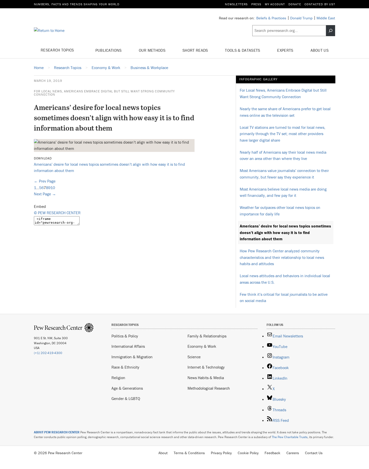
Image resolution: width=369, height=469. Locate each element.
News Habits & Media (206, 377)
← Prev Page (44, 181)
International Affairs (128, 346)
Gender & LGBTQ (125, 398)
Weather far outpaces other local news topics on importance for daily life (280, 210)
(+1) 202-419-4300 (48, 353)
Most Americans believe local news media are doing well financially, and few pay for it (283, 192)
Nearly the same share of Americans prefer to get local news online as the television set (285, 112)
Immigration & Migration (132, 356)
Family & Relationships (207, 335)
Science (194, 356)
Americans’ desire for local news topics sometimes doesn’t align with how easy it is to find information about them (285, 232)
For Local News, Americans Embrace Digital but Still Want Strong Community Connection (104, 93)
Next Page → (45, 193)
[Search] (330, 30)
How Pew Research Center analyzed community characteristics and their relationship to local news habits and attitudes (282, 257)
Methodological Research (209, 388)
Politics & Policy (124, 335)
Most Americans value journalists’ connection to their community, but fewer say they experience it (284, 174)
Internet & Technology (206, 367)
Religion (118, 377)
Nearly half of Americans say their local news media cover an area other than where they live (283, 155)
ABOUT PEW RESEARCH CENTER (57, 432)
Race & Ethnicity (125, 367)
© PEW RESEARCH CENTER (57, 212)
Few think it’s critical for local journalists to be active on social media (284, 297)
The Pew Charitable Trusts (290, 437)
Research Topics (58, 49)
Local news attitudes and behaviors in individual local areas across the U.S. (285, 279)
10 (52, 187)
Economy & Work (202, 346)
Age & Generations (127, 388)
